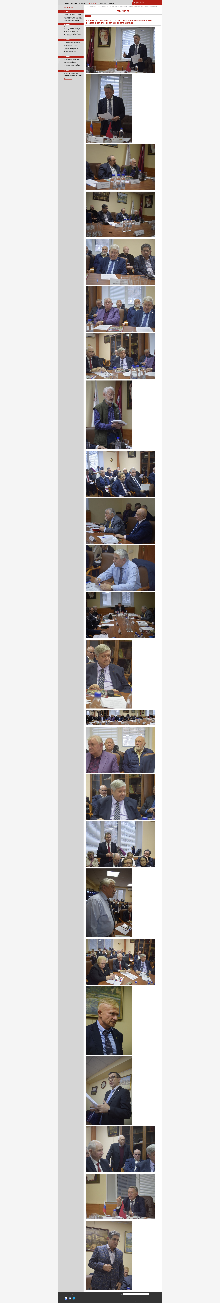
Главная (88, 6)
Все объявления (68, 79)
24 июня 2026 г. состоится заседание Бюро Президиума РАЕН (73, 74)
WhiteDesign (146, 1301)
